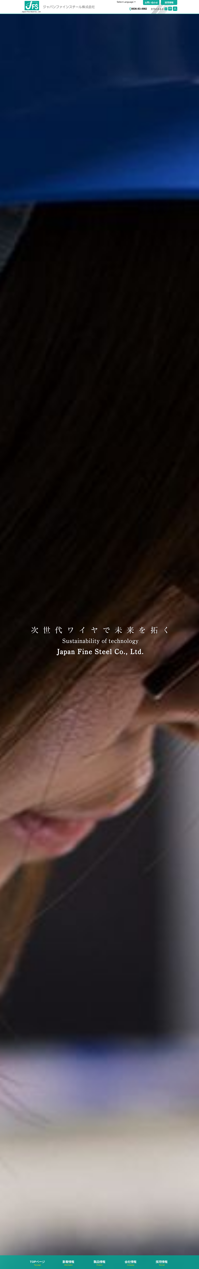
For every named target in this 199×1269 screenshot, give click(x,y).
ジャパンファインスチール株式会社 (63, 7)
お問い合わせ (151, 2)
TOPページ (37, 1263)
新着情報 (68, 1263)
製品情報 (99, 1263)
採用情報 (169, 2)
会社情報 (131, 1263)
